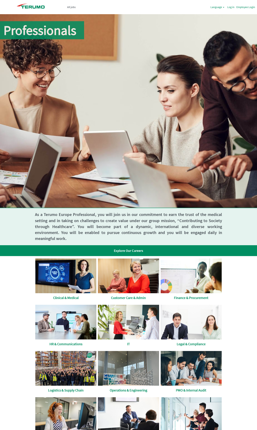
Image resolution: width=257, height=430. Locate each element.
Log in (230, 7)
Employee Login (245, 7)
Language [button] (216, 7)
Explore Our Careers (128, 250)
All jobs (71, 7)
